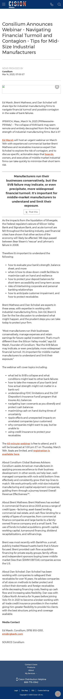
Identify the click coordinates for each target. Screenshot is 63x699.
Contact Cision (31, 664)
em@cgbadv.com (12, 634)
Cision (35, 695)
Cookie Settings (43, 691)
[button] (31, 86)
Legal (16, 691)
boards (49, 154)
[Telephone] (52, 4)
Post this (33, 212)
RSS (33, 691)
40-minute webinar (18, 443)
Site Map (25, 691)
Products (31, 667)
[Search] (59, 4)
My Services (30, 673)
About (31, 670)
